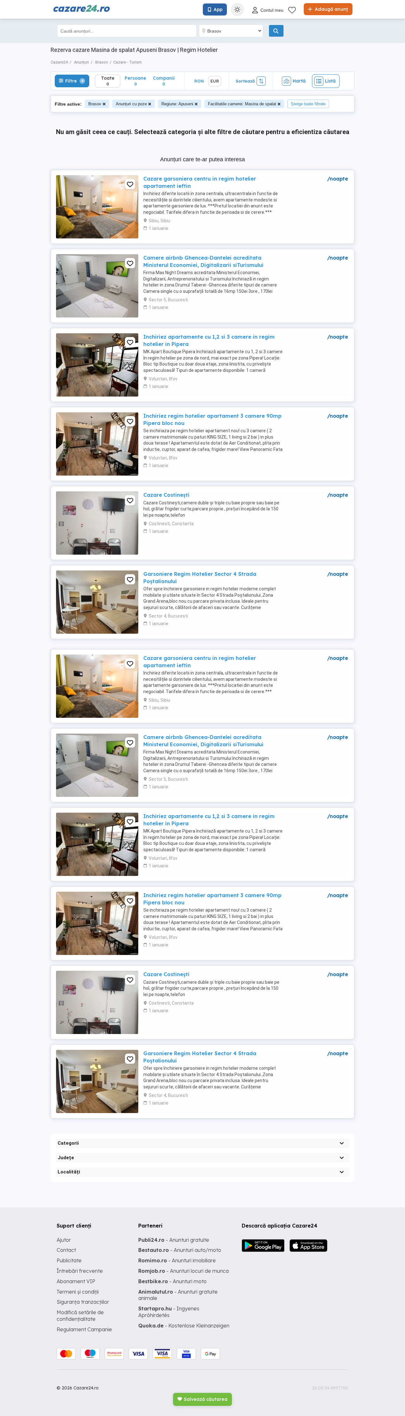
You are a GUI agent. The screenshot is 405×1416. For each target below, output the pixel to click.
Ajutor (64, 1240)
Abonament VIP (76, 1281)
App (218, 9)
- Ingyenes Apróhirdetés (168, 1311)
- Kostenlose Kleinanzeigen (183, 1325)
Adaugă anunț (331, 9)
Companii (164, 80)
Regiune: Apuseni (177, 104)
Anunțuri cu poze (131, 104)
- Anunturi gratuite (173, 1240)
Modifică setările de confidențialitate (80, 1315)
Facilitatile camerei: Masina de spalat (242, 104)
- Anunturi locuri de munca (183, 1271)
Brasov (94, 104)
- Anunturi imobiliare (177, 1260)
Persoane (135, 80)
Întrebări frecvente (80, 1271)
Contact (66, 1250)
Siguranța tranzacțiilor (83, 1302)
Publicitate (69, 1260)
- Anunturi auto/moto (179, 1250)
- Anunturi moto (172, 1281)
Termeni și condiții (78, 1292)
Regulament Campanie (84, 1329)
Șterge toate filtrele (308, 104)
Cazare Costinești (166, 495)
